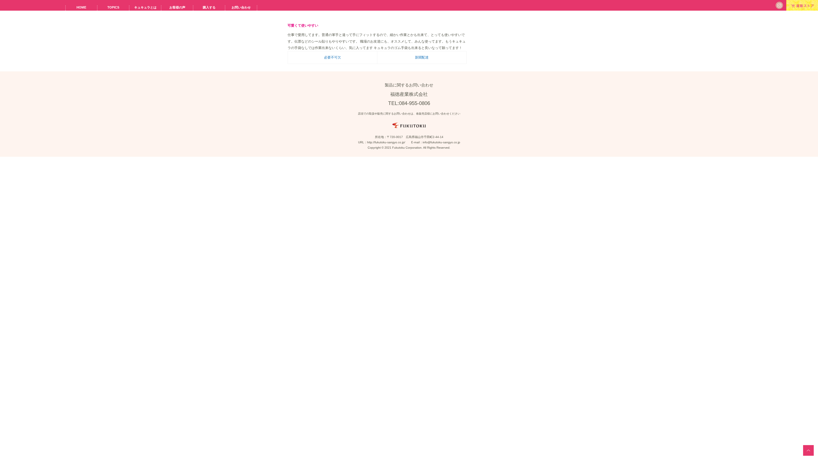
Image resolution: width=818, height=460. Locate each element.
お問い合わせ (241, 7)
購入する (209, 7)
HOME (81, 7)
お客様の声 (177, 7)
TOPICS (113, 7)
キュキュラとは (145, 7)
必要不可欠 (332, 57)
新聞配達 (422, 57)
